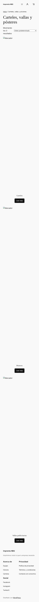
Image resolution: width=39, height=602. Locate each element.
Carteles (20, 196)
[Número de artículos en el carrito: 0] (34, 4)
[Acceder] (27, 4)
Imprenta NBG (8, 4)
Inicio (5, 12)
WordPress (17, 598)
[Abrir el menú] (22, 4)
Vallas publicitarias (19, 536)
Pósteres (19, 366)
